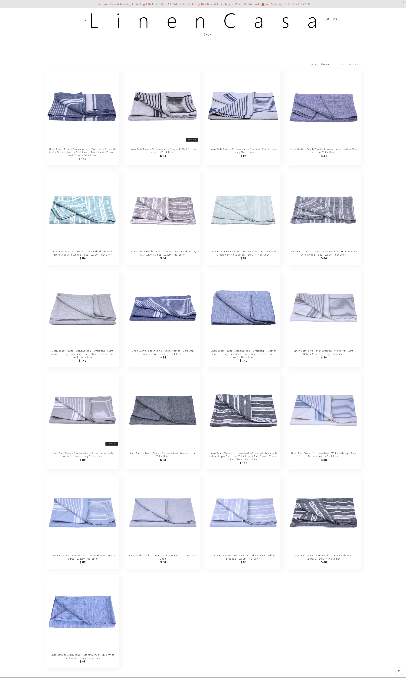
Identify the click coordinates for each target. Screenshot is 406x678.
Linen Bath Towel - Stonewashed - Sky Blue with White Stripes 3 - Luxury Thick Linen (243, 557)
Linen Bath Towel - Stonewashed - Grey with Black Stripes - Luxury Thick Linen (163, 151)
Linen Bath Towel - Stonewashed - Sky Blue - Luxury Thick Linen (162, 557)
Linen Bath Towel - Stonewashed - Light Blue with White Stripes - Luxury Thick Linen (82, 557)
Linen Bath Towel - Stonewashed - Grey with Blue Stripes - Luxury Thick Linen (243, 151)
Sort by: (314, 64)
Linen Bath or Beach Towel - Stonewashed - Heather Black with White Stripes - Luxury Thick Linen (323, 253)
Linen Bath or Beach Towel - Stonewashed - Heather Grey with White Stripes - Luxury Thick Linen (162, 253)
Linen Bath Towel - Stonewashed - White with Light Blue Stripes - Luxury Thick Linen (323, 455)
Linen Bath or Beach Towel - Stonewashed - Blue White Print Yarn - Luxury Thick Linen (82, 656)
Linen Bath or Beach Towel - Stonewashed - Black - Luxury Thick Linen (162, 455)
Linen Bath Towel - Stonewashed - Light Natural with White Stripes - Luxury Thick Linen (82, 455)
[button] (84, 19)
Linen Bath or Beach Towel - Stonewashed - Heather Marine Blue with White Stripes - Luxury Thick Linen (82, 253)
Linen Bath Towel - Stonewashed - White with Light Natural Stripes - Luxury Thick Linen (323, 352)
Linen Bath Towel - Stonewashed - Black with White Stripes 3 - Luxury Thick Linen (323, 557)
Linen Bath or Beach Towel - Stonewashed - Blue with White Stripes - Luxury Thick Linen (163, 352)
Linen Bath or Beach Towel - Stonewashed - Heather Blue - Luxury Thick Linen (323, 151)
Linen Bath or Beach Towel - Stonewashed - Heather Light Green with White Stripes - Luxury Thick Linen (243, 253)
